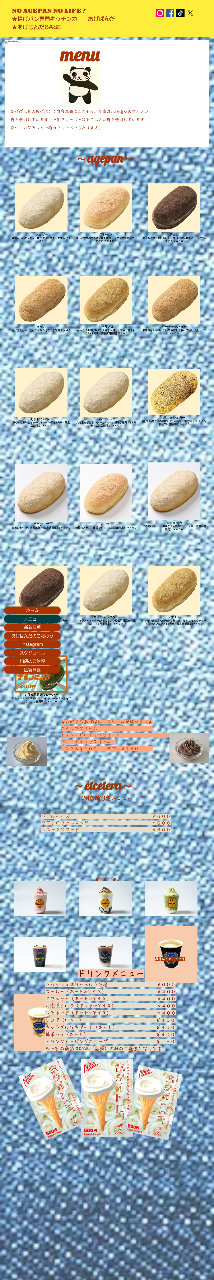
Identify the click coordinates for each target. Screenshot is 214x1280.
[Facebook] (170, 13)
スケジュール (32, 653)
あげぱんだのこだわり (32, 636)
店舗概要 (32, 670)
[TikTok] (180, 13)
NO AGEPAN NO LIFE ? (51, 10)
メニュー (32, 619)
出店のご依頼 (32, 661)
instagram (32, 644)
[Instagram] (160, 13)
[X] (190, 13)
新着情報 (32, 627)
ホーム (32, 610)
